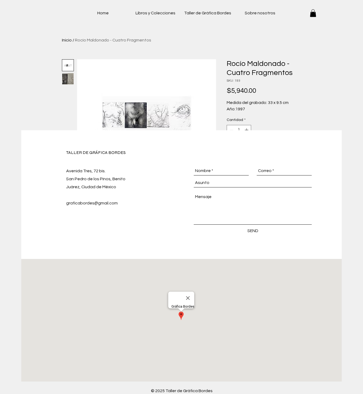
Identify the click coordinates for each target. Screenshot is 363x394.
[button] (313, 13)
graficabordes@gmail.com (92, 203)
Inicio (67, 40)
